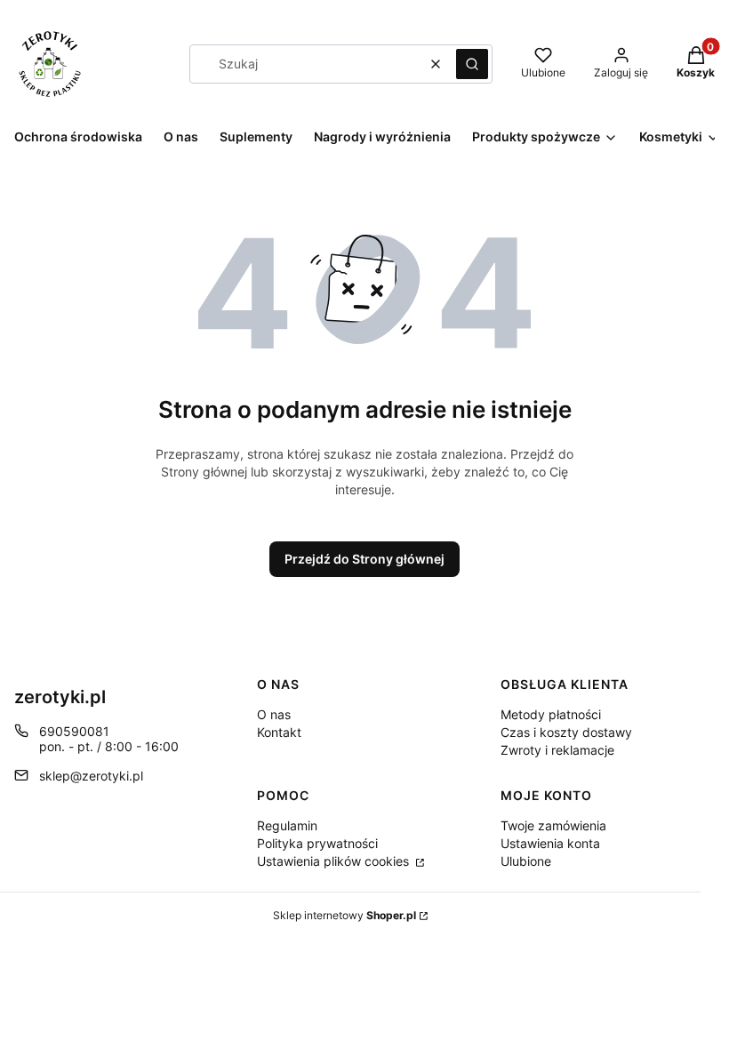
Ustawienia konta (550, 843)
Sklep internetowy (344, 915)
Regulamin (287, 825)
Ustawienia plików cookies (335, 861)
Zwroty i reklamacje (557, 749)
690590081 (74, 731)
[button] (472, 64)
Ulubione (526, 861)
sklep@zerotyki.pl (91, 775)
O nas (274, 714)
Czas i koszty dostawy (566, 732)
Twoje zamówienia (553, 825)
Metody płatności (551, 714)
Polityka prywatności (317, 843)
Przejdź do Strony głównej (364, 558)
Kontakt (279, 732)
